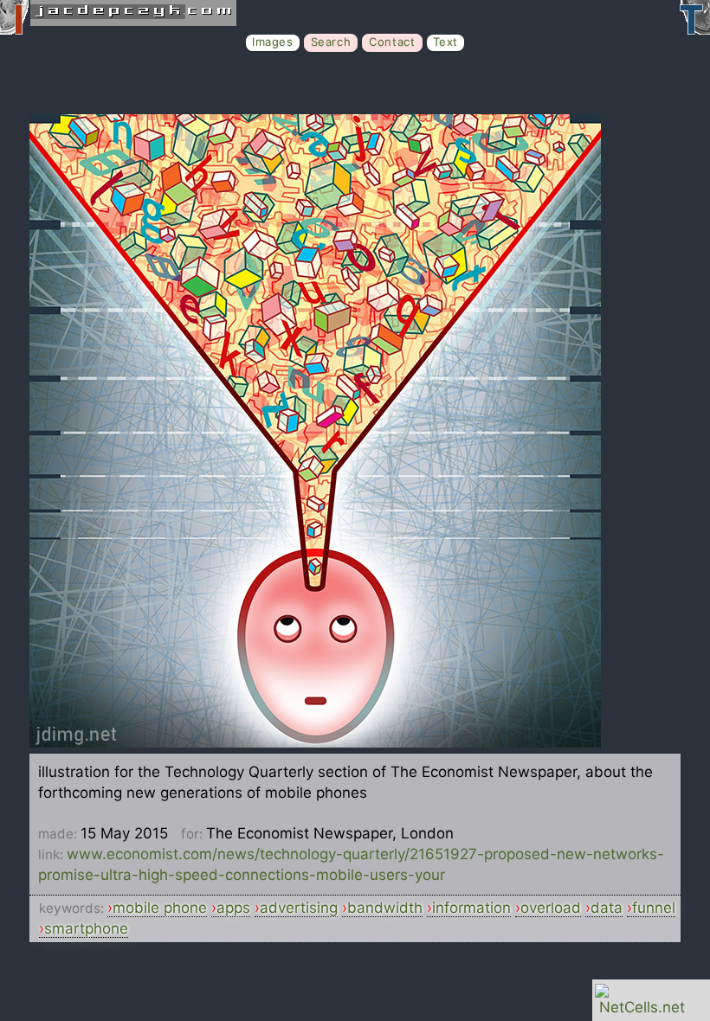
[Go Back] (315, 742)
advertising (299, 907)
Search (331, 41)
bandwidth (385, 907)
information (471, 907)
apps (233, 907)
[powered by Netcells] (642, 1007)
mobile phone (160, 907)
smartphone (86, 928)
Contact (392, 41)
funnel (653, 907)
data (607, 907)
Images (273, 41)
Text (445, 41)
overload (550, 907)
